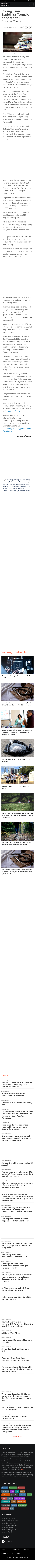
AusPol (4, 1498)
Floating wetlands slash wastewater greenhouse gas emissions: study (14, 1266)
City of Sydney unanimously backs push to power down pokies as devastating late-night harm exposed (16, 1278)
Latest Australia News (8, 1518)
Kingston (23, 486)
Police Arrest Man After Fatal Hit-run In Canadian (16, 1298)
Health (13, 1502)
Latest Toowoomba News (9, 1521)
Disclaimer (26, 1549)
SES (29, 491)
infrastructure (21, 1502)
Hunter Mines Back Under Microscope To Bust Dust (13, 1095)
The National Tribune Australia (20, 1557)
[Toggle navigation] (31, 4)
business (14, 1505)
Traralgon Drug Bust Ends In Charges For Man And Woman (15, 1359)
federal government (21, 482)
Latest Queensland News (9, 1523)
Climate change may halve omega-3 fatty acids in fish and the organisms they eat (17, 1185)
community (5, 1491)
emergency (18, 480)
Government (7, 486)
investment (5, 1508)
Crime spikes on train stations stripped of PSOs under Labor (14, 1220)
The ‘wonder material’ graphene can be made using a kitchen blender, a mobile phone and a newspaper (16, 1428)
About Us (4, 1549)
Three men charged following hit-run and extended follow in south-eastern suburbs (17, 1369)
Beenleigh (10, 480)
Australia (4, 1488)
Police (12, 1491)
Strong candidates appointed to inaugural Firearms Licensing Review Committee (16, 1127)
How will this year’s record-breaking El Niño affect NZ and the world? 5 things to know (17, 1324)
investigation (22, 1505)
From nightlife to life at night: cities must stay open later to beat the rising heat (17, 1245)
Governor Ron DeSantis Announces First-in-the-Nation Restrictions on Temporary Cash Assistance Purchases (17, 1115)
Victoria (22, 1491)
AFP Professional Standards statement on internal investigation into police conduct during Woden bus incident (17, 1197)
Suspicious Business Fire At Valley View (16, 1104)
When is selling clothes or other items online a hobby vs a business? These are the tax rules (16, 1210)
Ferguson (6, 484)
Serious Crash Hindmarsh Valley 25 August (17, 1164)
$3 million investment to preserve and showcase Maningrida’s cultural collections (16, 1084)
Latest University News (8, 1530)
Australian (21, 1488)
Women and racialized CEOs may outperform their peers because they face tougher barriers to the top (16, 1397)
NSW (17, 1491)
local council (5, 1495)
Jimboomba (15, 486)
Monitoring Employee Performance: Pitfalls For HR (14, 1256)
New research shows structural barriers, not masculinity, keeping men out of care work (16, 1138)
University (23, 1495)
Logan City (16, 488)
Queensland (12, 491)
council (29, 1495)
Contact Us (4, 1553)
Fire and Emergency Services (19, 484)
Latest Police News (7, 1527)
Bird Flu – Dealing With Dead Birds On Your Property (17, 1408)
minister (10, 1498)
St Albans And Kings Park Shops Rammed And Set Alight (15, 1289)
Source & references (24, 436)
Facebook (9, 1542)
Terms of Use (16, 1549)
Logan (10, 488)
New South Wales (19, 1498)
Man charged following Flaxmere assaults (16, 1341)
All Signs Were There (11, 1333)
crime (12, 1508)
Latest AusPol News (7, 1532)
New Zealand (6, 1505)
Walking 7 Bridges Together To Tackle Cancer (15, 1417)
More (22, 1469)
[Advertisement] (17, 160)
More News (17, 1436)
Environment (6, 1502)
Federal (11, 482)
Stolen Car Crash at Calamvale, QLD (15, 1350)
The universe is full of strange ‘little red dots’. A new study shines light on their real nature (17, 1174)
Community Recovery (14, 411)
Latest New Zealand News (9, 1525)
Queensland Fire (22, 491)
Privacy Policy (16, 1553)
